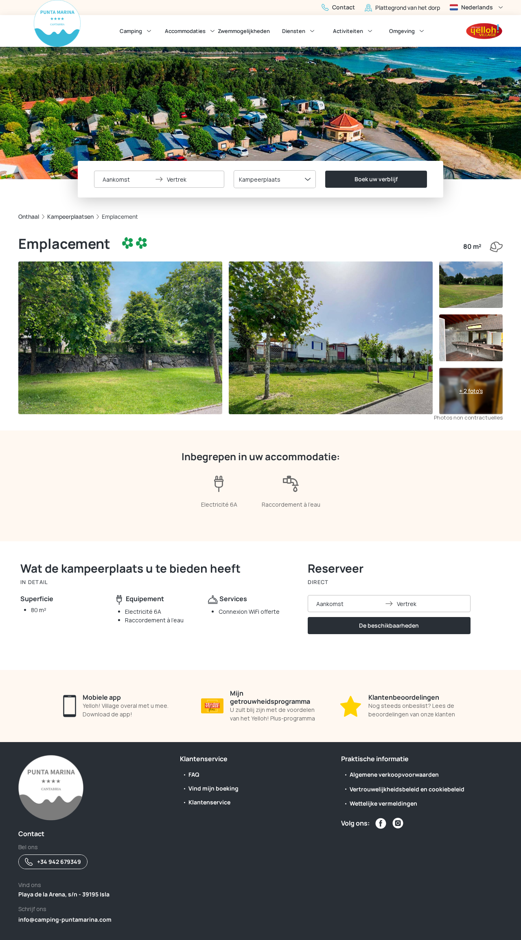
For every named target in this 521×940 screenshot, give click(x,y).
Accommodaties (185, 31)
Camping (131, 31)
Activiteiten (348, 31)
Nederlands (477, 7)
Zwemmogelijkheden (244, 31)
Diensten (293, 31)
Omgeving (402, 31)
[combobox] (274, 179)
